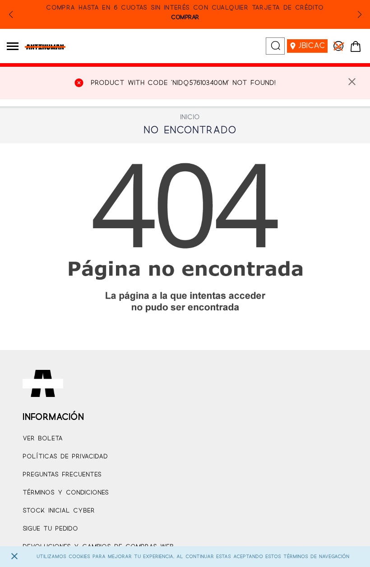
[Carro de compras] (355, 47)
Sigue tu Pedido (50, 529)
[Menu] (12, 46)
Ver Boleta (43, 439)
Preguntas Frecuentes (62, 475)
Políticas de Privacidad (65, 457)
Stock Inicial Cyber (59, 511)
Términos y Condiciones (66, 493)
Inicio (190, 117)
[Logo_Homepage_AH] (41, 47)
